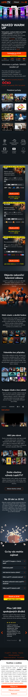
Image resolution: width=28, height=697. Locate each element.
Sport (19, 7)
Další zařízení (5, 410)
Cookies (5, 660)
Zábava (14, 7)
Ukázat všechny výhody (14, 489)
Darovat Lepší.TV (20, 660)
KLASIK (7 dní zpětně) (8, 85)
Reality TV (21, 80)
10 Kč (18, 49)
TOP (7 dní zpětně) (20, 85)
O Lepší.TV (8, 653)
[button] (2, 633)
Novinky (14, 653)
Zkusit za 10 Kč (14, 515)
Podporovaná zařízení (10, 657)
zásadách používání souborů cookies (12, 683)
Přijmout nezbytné (14, 690)
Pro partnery (20, 657)
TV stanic (12, 39)
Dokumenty (6, 7)
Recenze (21, 653)
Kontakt (11, 660)
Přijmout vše (14, 686)
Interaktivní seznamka (11, 80)
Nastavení (14, 694)
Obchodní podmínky (14, 655)
